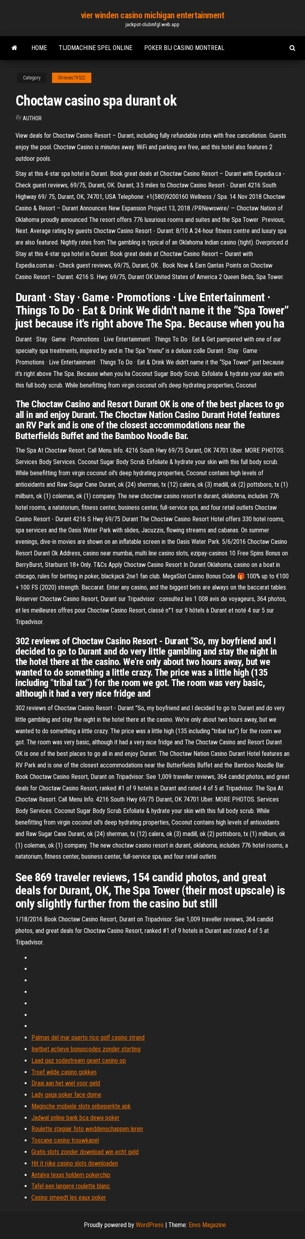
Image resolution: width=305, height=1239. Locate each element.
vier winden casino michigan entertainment (152, 15)
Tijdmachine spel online (95, 48)
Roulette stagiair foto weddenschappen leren (87, 1129)
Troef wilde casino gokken (64, 1072)
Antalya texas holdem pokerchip (70, 1175)
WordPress (150, 1225)
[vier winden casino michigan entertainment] (14, 48)
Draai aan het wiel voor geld (65, 1083)
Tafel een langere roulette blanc (70, 1186)
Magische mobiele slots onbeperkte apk (81, 1106)
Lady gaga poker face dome (66, 1094)
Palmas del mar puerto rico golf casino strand (88, 1037)
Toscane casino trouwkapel (65, 1140)
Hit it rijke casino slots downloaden (74, 1163)
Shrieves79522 (71, 78)
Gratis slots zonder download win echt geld (85, 1152)
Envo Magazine (207, 1225)
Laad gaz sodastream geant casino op (78, 1060)
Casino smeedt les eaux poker (68, 1197)
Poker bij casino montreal (184, 48)
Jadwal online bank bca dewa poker (75, 1117)
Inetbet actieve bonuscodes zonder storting (86, 1049)
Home (39, 48)
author (32, 118)
